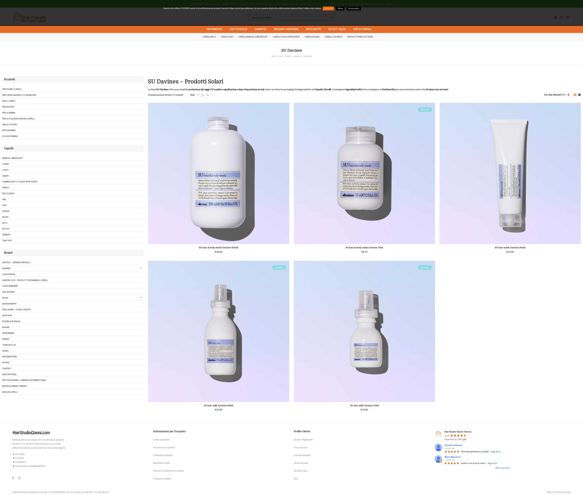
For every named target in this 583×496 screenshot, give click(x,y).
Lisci (4, 205)
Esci (296, 478)
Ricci (4, 223)
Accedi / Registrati (303, 439)
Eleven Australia (11, 321)
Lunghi (5, 211)
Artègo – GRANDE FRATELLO (16, 262)
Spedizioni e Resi (161, 463)
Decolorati (8, 193)
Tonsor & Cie (9, 345)
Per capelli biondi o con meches (19, 95)
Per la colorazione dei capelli (18, 118)
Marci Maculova (453, 456)
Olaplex (6, 368)
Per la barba (8, 112)
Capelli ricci (209, 37)
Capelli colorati (333, 37)
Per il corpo (8, 101)
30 (207, 94)
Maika (5, 351)
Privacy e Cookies (162, 478)
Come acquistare (161, 439)
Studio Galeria (563, 492)
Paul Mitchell (9, 374)
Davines (6, 268)
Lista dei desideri (302, 455)
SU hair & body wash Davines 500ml (218, 247)
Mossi (5, 217)
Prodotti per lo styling (360, 37)
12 (198, 94)
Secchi (5, 228)
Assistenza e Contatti (164, 447)
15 (202, 94)
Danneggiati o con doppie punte (19, 181)
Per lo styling (9, 124)
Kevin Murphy (9, 304)
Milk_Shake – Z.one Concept (16, 309)
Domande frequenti (163, 455)
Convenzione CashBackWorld (30, 466)
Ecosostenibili (10, 136)
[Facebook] (13, 478)
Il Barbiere (20, 461)
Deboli (5, 187)
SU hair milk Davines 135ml (218, 405)
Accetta (328, 8)
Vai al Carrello (301, 463)
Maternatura (9, 356)
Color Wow (8, 274)
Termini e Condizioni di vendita (168, 470)
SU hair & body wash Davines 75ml (364, 247)
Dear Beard (8, 333)
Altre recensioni (502, 467)
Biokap (6, 327)
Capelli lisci (227, 37)
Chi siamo (20, 454)
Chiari (5, 164)
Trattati (7, 240)
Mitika (5, 362)
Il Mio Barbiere (10, 286)
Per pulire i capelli (12, 89)
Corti (5, 170)
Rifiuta (340, 8)
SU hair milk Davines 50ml (364, 405)
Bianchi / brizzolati (12, 158)
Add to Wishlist (284, 107)
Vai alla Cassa (301, 470)
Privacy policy (353, 8)
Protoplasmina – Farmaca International (24, 380)
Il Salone (19, 458)
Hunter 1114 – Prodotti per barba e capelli (25, 280)
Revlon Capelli (10, 392)
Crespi (5, 176)
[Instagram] (19, 478)
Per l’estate (8, 107)
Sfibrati (6, 234)
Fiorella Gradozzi (453, 445)
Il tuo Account (301, 447)
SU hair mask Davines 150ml (510, 247)
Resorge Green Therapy (14, 386)
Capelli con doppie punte (286, 37)
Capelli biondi (312, 37)
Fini (4, 199)
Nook (5, 298)
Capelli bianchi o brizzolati (253, 37)
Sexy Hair (7, 315)
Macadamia (8, 292)
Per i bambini (8, 130)
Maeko (5, 339)
